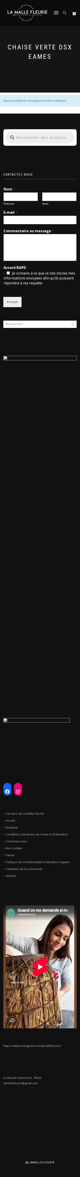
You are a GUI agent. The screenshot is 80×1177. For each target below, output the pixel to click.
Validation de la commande (24, 869)
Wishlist (11, 876)
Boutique (12, 827)
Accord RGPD (16, 267)
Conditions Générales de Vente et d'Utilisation (37, 834)
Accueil (10, 820)
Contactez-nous (16, 841)
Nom (9, 189)
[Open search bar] (65, 12)
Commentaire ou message (29, 231)
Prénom (9, 204)
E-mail (11, 212)
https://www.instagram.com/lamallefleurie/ (32, 1046)
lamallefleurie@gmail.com (20, 1083)
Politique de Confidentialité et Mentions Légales (38, 862)
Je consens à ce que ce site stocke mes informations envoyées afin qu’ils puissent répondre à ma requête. (39, 278)
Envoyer (12, 302)
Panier (10, 855)
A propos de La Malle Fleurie (25, 813)
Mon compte (14, 848)
